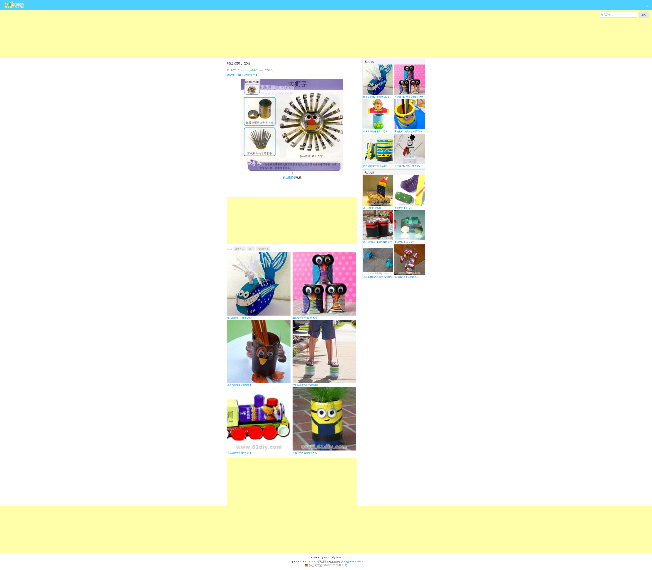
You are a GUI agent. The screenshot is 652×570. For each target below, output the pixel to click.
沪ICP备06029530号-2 (352, 561)
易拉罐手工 (252, 70)
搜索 (643, 14)
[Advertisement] (102, 34)
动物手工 (232, 75)
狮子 (241, 75)
